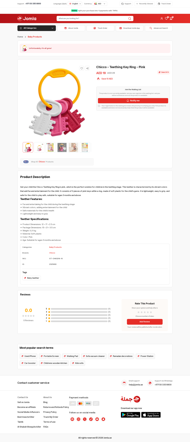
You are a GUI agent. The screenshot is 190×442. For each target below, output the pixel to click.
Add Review (145, 321)
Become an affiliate (26, 407)
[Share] (87, 68)
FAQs (45, 426)
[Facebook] (72, 419)
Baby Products (55, 247)
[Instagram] (78, 419)
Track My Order (50, 417)
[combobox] (75, 4)
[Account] (161, 18)
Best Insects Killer (25, 417)
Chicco (52, 252)
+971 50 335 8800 (33, 3)
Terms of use (49, 422)
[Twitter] (85, 419)
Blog (45, 402)
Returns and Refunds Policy (56, 407)
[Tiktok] (91, 419)
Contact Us (22, 397)
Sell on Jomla (23, 402)
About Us (47, 397)
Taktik (20, 422)
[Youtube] (97, 419)
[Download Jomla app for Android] (130, 415)
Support (128, 3)
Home (20, 37)
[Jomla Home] (26, 18)
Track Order (166, 3)
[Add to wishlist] (81, 68)
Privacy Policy (49, 412)
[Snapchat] (103, 419)
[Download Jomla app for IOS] (151, 415)
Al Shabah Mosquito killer (29, 426)
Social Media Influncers (28, 412)
